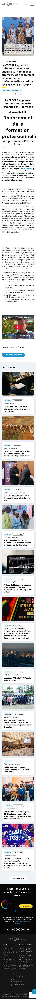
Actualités (12, 45)
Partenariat (23, 493)
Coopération (8, 717)
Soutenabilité (20, 675)
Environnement (12, 675)
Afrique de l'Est (9, 582)
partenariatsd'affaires (11, 808)
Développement (18, 582)
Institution (15, 717)
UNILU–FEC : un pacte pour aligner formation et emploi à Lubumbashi (26, 950)
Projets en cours (8, 945)
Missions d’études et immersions (8, 949)
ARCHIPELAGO (26, 169)
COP (6, 675)
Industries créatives (10, 855)
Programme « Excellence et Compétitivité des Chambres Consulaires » (10, 966)
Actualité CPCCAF (18, 625)
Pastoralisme (13, 448)
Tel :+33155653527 (16, 982)
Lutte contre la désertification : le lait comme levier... (25, 955)
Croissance (8, 537)
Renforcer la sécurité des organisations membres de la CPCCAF (10, 953)
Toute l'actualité (18, 878)
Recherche (15, 537)
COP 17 (7, 448)
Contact (14, 973)
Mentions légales (23, 994)
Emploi (7, 403)
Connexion (27, 4)
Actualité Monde (17, 445)
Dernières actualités (25, 945)
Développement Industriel (12, 493)
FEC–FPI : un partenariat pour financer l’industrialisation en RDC (26, 961)
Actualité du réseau (10, 61)
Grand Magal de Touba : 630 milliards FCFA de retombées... (26, 966)
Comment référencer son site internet (23, 996)
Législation (17, 764)
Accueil (7, 45)
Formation (12, 403)
